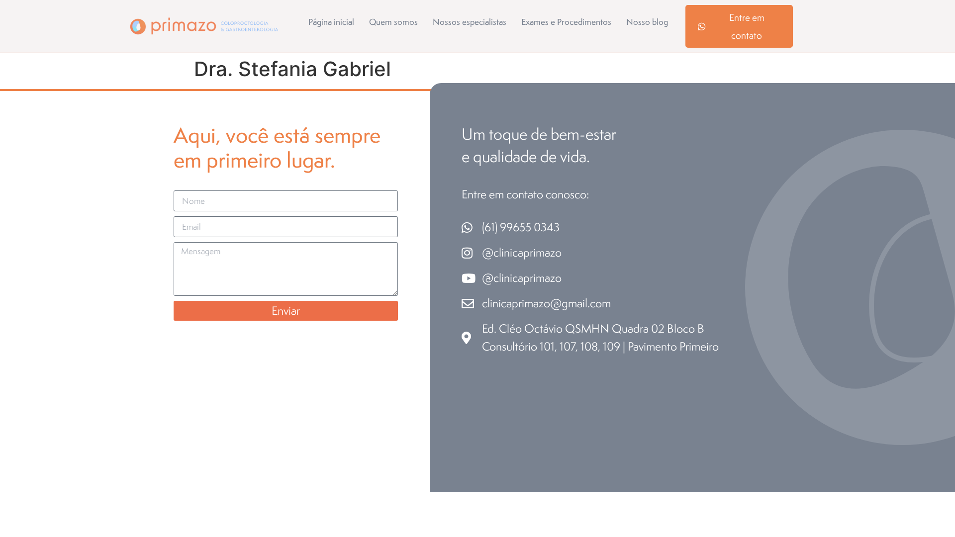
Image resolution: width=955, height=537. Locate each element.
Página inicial (331, 21)
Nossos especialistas (469, 21)
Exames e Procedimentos (566, 21)
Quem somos (393, 21)
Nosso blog (647, 21)
